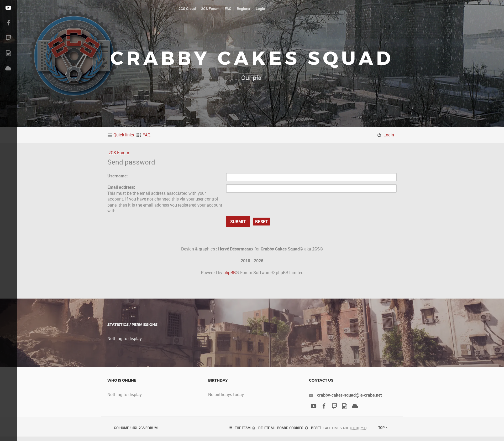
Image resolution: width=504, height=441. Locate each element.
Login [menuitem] (389, 135)
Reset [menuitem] (316, 427)
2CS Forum (118, 153)
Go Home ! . (123, 427)
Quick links (123, 135)
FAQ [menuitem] (146, 135)
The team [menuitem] (242, 427)
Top (381, 427)
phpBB (229, 272)
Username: (117, 176)
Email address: (121, 187)
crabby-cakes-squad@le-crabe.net (349, 395)
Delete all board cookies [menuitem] (280, 427)
